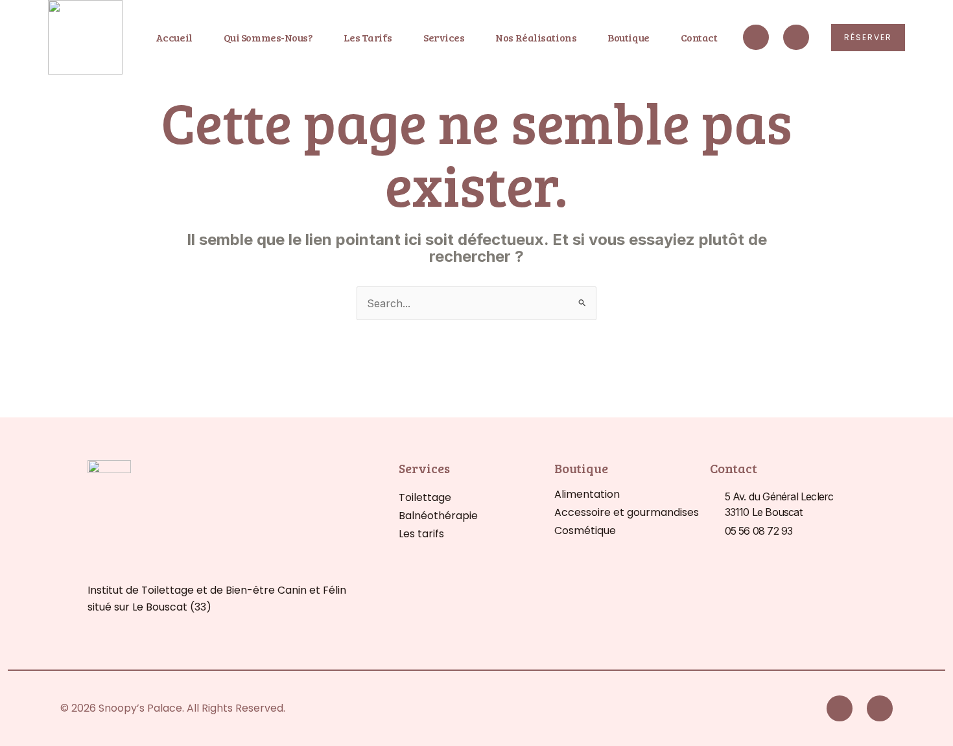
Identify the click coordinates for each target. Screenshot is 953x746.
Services (443, 37)
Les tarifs (368, 37)
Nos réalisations (535, 37)
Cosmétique (585, 530)
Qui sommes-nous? (268, 37)
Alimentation (587, 494)
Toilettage (425, 497)
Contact (699, 37)
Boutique (628, 37)
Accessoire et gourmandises (626, 512)
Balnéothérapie (438, 515)
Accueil (174, 37)
